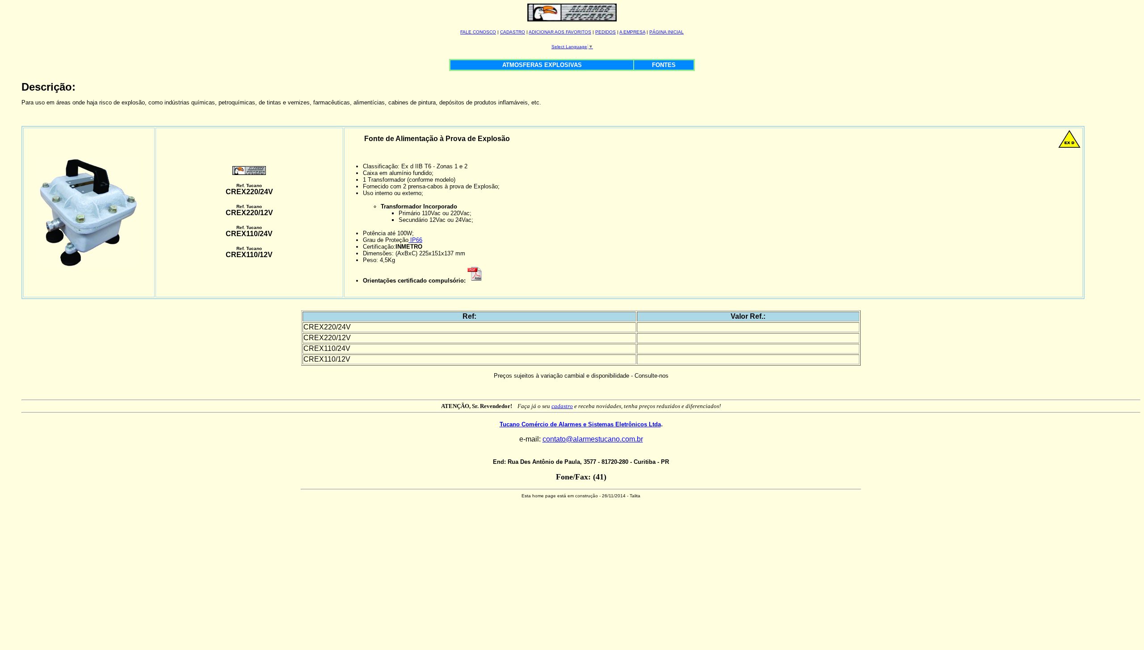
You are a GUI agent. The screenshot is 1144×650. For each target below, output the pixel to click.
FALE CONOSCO (478, 31)
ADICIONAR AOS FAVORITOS (560, 31)
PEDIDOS (605, 31)
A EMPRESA (632, 31)
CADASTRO (512, 31)
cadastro (562, 406)
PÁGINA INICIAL (666, 31)
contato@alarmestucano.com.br (593, 439)
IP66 (415, 240)
